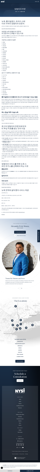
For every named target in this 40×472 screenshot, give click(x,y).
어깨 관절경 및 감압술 (6, 89)
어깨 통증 (4, 61)
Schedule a (20, 374)
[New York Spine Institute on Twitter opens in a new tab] (21, 447)
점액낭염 (4, 43)
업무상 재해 (4, 68)
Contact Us (20, 380)
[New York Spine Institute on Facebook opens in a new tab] (19, 447)
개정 (3, 85)
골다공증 (4, 58)
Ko (18, 11)
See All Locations (20, 361)
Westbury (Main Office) (20, 339)
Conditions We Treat (20, 405)
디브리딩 (4, 80)
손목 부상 (4, 70)
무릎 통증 (4, 52)
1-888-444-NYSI (12, 467)
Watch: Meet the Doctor (21, 235)
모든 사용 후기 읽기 (5, 160)
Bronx (19, 348)
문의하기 (3, 214)
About (20, 401)
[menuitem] (17, 447)
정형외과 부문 (22, 11)
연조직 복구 (4, 92)
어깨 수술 (4, 91)
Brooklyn (20, 345)
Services (20, 403)
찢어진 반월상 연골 (5, 66)
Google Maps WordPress (6, 187)
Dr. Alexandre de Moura (20, 232)
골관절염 (4, 56)
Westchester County (20, 343)
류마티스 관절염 (5, 59)
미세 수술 (4, 83)
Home (16, 11)
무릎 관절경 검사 (5, 82)
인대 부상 (4, 54)
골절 (3, 49)
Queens (20, 350)
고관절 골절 (4, 51)
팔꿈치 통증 (4, 47)
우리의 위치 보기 (22, 212)
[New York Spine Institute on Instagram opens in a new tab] (17, 447)
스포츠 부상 (4, 65)
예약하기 (13, 28)
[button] (2, 468)
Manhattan (20, 341)
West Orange (20, 354)
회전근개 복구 (5, 87)
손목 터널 (4, 45)
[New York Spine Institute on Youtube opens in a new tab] (23, 447)
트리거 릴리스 (5, 94)
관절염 (3, 42)
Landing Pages (20, 356)
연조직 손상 (4, 63)
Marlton (20, 352)
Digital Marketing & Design (21, 458)
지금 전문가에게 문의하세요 (7, 28)
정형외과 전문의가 (23, 117)
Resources (20, 407)
